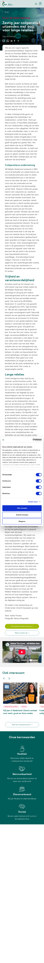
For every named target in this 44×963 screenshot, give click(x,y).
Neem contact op (21, 633)
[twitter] (18, 40)
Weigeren (22, 521)
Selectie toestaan (22, 515)
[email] (3, 40)
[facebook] (14, 40)
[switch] (39, 481)
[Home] (7, 4)
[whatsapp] (8, 40)
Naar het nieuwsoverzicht (21, 725)
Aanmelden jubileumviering (21, 626)
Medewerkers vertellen (11, 706)
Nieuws (24, 706)
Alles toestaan (22, 508)
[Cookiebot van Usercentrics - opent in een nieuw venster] (33, 440)
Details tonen (33, 502)
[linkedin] (11, 40)
